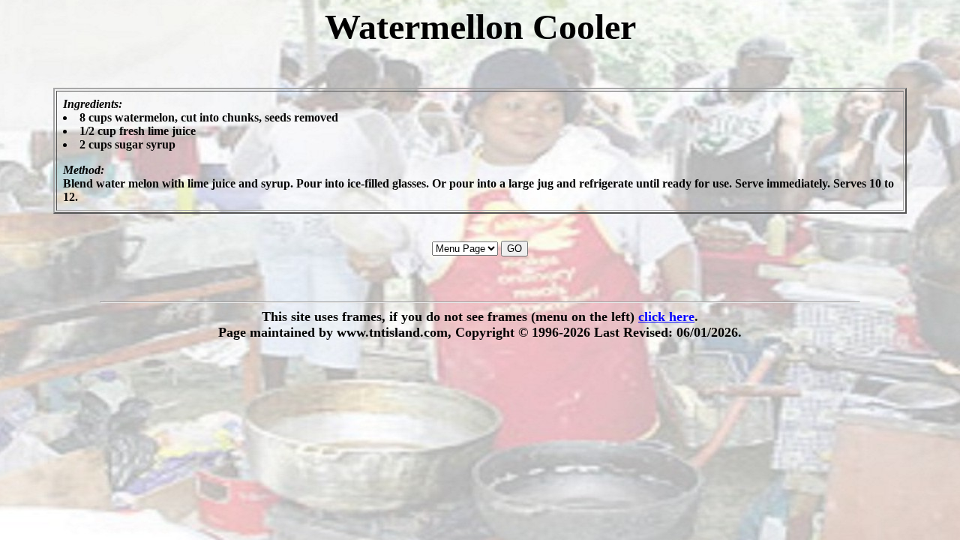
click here (666, 316)
